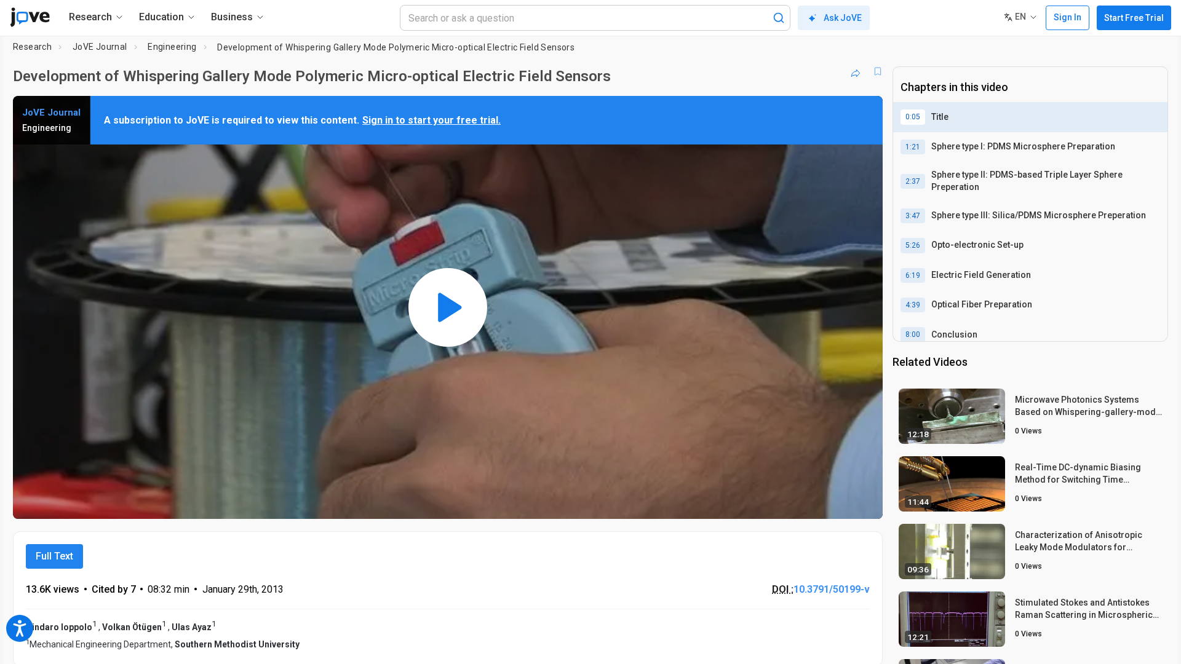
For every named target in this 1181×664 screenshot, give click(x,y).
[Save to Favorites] (878, 71)
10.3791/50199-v (831, 589)
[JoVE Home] (30, 17)
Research (32, 47)
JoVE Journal (100, 47)
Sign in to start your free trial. (431, 120)
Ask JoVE (843, 18)
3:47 (912, 215)
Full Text (54, 556)
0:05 (912, 117)
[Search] (779, 18)
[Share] (856, 71)
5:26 (912, 245)
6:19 (912, 275)
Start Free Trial (1134, 18)
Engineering (172, 47)
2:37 (912, 181)
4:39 (912, 305)
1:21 (912, 147)
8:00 (912, 334)
